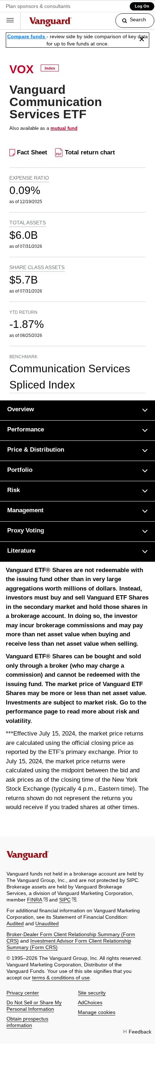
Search (138, 19)
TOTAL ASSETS (27, 222)
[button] (10, 20)
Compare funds (26, 36)
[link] (128, 23)
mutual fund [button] (64, 128)
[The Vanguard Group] (50, 22)
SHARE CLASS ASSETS (37, 267)
